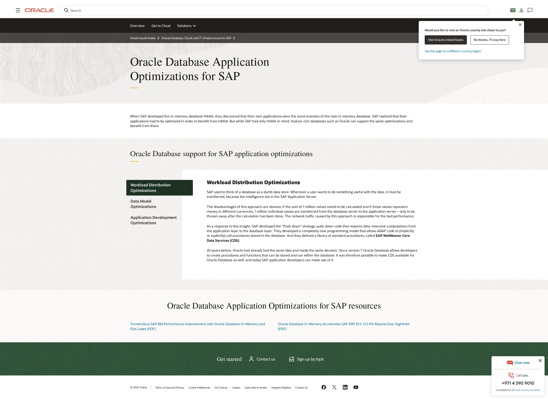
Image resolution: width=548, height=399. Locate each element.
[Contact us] (530, 10)
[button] (18, 10)
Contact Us (301, 387)
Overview (137, 25)
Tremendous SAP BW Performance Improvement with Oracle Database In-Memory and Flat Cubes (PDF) (197, 326)
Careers (236, 387)
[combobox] (274, 10)
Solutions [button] (184, 25)
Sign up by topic (310, 359)
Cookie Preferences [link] (199, 387)
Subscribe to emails (256, 387)
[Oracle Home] (39, 10)
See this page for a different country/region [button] (453, 51)
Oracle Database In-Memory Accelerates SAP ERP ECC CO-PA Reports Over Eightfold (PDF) (343, 326)
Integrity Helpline (281, 387)
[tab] (159, 188)
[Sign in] (521, 10)
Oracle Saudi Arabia (142, 38)
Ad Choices (221, 387)
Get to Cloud (161, 25)
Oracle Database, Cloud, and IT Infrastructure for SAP (196, 38)
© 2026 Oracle (138, 387)
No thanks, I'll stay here (490, 40)
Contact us (266, 359)
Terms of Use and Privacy (169, 387)
